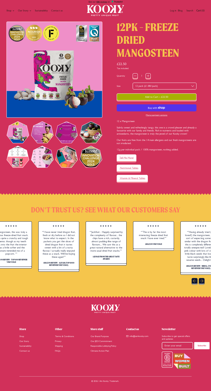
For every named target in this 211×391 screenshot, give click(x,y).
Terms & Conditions (64, 336)
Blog (180, 10)
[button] (17, 132)
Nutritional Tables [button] (128, 168)
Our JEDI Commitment (101, 341)
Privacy (58, 341)
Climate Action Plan (100, 350)
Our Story (24, 341)
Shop (21, 336)
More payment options (156, 115)
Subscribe (202, 345)
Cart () (200, 11)
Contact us (57, 10)
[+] (148, 75)
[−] (135, 75)
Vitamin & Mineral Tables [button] (132, 178)
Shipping (59, 346)
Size (118, 86)
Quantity (121, 75)
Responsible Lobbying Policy (103, 346)
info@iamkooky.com (139, 336)
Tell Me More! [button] (126, 157)
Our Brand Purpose (100, 336)
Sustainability (41, 10)
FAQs (57, 350)
